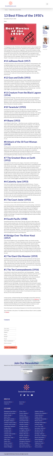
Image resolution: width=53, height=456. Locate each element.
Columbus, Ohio (7, 435)
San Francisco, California (40, 435)
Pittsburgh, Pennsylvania (40, 422)
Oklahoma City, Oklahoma (41, 413)
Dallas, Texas (7, 439)
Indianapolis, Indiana (24, 418)
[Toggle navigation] (47, 4)
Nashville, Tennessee (24, 443)
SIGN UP (26, 373)
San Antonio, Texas (39, 431)
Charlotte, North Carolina (10, 424)
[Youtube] (32, 395)
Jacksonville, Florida (24, 420)
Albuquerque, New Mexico (10, 411)
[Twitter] (24, 395)
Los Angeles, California (24, 430)
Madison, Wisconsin (23, 433)
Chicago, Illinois (7, 428)
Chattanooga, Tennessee (9, 426)
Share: (5, 21)
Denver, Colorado (8, 443)
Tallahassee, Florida (39, 443)
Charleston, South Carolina (10, 422)
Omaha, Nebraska (39, 415)
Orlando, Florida (38, 417)
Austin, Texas (7, 417)
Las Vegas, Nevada (23, 426)
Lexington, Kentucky (24, 428)
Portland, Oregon (39, 424)
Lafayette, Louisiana (23, 424)
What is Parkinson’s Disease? (45, 46)
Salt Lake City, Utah (39, 430)
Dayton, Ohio (7, 441)
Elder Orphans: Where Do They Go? (45, 32)
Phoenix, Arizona (38, 420)
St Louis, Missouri (39, 441)
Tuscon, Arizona (38, 446)
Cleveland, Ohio (7, 431)
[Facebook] (20, 395)
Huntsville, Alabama (23, 417)
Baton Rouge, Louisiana (9, 418)
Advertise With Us (8, 402)
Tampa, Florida (38, 445)
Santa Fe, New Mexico (40, 437)
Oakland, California (39, 411)
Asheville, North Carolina (9, 413)
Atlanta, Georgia (8, 415)
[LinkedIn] (28, 395)
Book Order (22, 402)
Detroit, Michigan (8, 446)
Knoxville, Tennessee (24, 422)
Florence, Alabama (23, 413)
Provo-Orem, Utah (39, 426)
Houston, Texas (22, 415)
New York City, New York (25, 446)
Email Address (26, 369)
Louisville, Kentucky (23, 431)
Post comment (10, 347)
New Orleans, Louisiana (24, 445)
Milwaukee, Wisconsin (24, 439)
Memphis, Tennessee (24, 435)
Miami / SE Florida (23, 437)
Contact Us (6, 403)
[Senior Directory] (10, 4)
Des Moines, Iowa (8, 445)
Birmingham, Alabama (9, 420)
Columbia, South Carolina (9, 433)
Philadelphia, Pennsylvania (40, 418)
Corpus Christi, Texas (9, 437)
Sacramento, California (40, 428)
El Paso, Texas (22, 411)
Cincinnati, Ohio (7, 430)
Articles (21, 403)
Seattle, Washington (39, 439)
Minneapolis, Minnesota (24, 441)
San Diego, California (39, 433)
